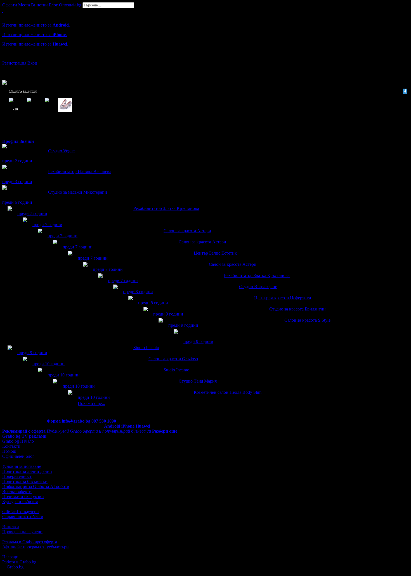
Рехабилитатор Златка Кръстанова (166, 208)
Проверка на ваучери (22, 531)
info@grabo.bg (76, 421)
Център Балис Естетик (215, 253)
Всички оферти (17, 491)
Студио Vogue (61, 150)
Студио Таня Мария (198, 381)
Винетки (10, 526)
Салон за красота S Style (307, 320)
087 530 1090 (103, 421)
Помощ (9, 451)
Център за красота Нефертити (282, 297)
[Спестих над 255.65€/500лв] (175, 336)
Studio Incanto (146, 347)
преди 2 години (17, 160)
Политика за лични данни (27, 471)
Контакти (11, 446)
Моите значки (207, 91)
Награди (10, 556)
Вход (32, 63)
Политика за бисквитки (25, 481)
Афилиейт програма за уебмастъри (35, 546)
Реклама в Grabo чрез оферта (29, 541)
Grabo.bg (15, 567)
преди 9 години (168, 314)
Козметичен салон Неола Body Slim (227, 392)
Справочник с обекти (22, 516)
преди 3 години (17, 181)
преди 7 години (32, 213)
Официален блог (18, 456)
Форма (54, 421)
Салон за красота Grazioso (173, 358)
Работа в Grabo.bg (19, 562)
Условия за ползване (21, 466)
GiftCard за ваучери (20, 511)
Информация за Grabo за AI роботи (35, 486)
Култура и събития (20, 501)
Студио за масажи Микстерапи (77, 192)
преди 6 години (17, 202)
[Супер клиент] (9, 213)
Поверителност (17, 476)
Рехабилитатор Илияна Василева (79, 171)
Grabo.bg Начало (18, 441)
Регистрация (14, 63)
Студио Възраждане (258, 286)
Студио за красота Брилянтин (297, 309)
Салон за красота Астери (187, 230)
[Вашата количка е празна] (2, 10)
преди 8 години (138, 291)
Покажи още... (91, 403)
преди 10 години (48, 363)
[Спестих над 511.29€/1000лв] (24, 225)
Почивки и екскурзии (23, 496)
